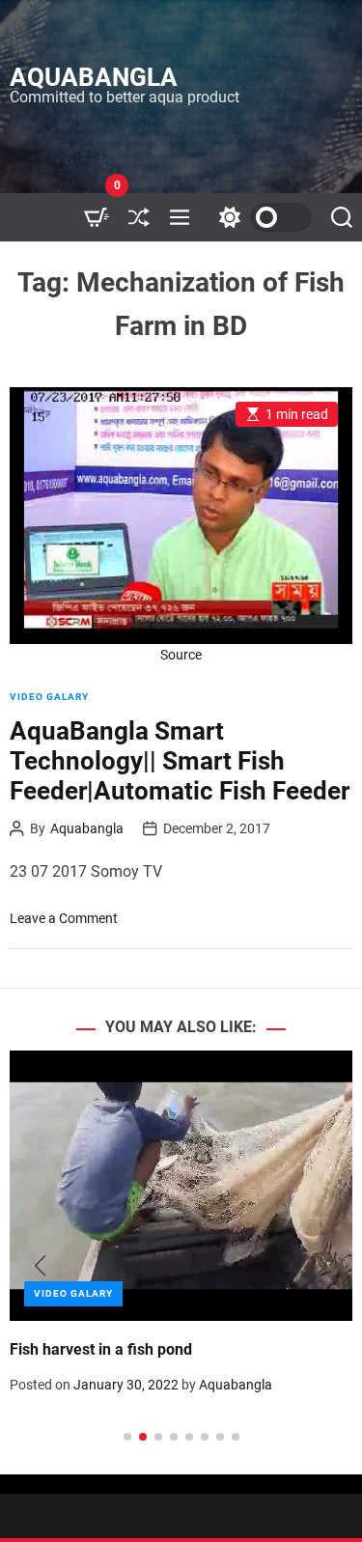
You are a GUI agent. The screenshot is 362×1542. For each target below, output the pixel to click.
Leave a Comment (64, 918)
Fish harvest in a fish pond (101, 1349)
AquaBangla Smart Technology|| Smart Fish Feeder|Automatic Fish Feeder (179, 760)
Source (181, 654)
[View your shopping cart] (96, 217)
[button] (40, 1266)
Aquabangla (94, 77)
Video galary (49, 696)
